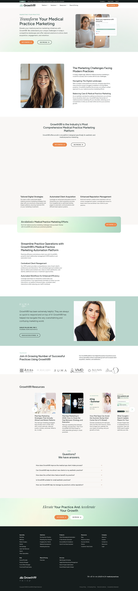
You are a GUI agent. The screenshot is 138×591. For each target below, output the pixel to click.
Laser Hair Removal (24, 549)
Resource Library (85, 539)
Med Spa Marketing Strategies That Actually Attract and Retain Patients (45, 418)
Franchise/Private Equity (25, 567)
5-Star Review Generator (65, 539)
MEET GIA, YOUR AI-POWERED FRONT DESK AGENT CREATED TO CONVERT (46, 1)
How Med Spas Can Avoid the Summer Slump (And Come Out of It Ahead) (99, 418)
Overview (42, 560)
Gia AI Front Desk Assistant (66, 544)
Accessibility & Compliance (66, 542)
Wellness (21, 539)
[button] (34, 409)
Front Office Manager (24, 564)
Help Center (110, 1)
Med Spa (21, 537)
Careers (104, 539)
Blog (82, 537)
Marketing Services (45, 546)
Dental (21, 544)
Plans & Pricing (74, 5)
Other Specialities (23, 553)
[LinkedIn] (22, 580)
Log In (117, 1)
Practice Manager (23, 562)
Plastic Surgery (23, 542)
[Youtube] (25, 580)
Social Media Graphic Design (66, 567)
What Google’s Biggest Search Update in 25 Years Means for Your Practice (127, 418)
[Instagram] (27, 580)
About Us (104, 537)
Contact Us (104, 542)
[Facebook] (20, 580)
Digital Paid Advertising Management (68, 562)
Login (103, 546)
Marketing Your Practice (46, 539)
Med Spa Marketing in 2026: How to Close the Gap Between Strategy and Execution (72, 419)
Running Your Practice (45, 537)
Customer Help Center (87, 546)
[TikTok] (29, 580)
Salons (21, 551)
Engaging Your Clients (45, 542)
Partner (83, 544)
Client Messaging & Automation (67, 537)
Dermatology (22, 546)
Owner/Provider (23, 560)
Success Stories (85, 542)
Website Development (45, 544)
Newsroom (104, 544)
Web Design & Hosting (65, 560)
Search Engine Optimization (66, 564)
